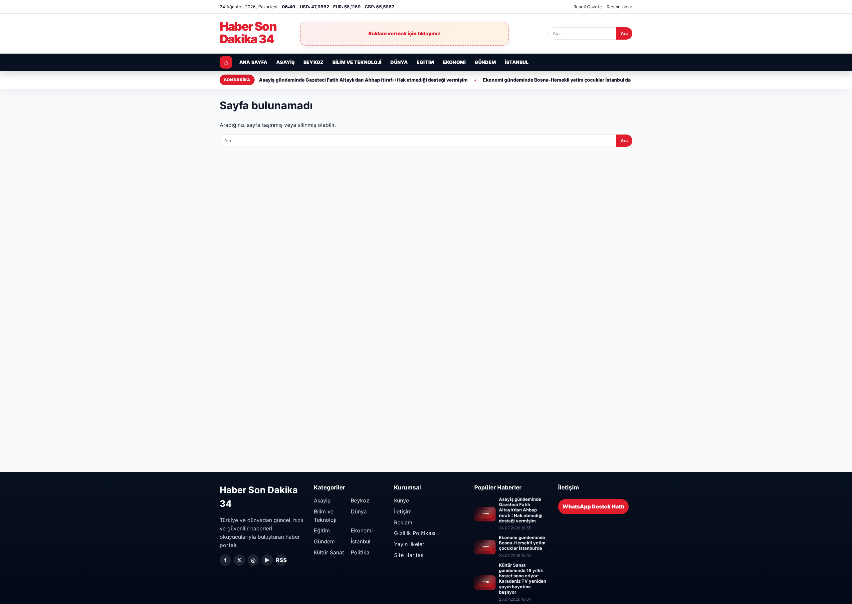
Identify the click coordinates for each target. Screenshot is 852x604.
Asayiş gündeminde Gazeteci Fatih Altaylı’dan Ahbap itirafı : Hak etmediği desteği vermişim (363, 80)
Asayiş (285, 62)
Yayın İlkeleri (410, 544)
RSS (281, 560)
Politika (360, 552)
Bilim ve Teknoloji (357, 62)
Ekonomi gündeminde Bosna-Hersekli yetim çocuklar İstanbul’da (557, 80)
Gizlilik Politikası (414, 533)
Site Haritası (409, 555)
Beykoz (313, 62)
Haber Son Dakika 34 (248, 33)
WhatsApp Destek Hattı (593, 506)
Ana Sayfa (253, 62)
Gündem (485, 62)
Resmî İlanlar (619, 6)
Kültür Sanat (329, 552)
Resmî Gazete (587, 6)
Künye (401, 500)
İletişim (403, 511)
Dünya (399, 62)
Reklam (403, 522)
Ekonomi (454, 62)
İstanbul (517, 62)
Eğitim (425, 62)
